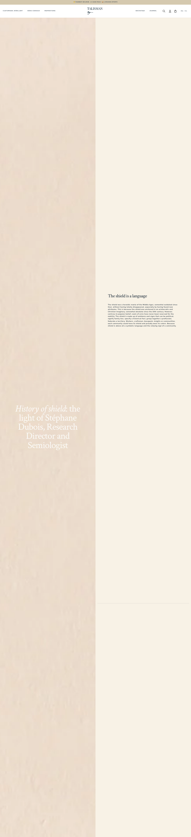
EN (186, 11)
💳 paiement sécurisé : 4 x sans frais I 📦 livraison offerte (96, 2)
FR (182, 11)
